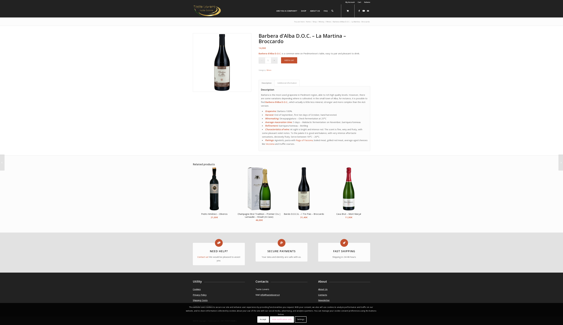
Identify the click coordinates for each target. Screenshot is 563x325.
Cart (359, 2)
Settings (300, 319)
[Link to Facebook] (359, 11)
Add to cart (289, 60)
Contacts (322, 294)
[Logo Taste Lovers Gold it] (207, 10)
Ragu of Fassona (304, 140)
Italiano (367, 2)
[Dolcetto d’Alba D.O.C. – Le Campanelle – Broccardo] (2, 162)
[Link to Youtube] (363, 11)
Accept (263, 319)
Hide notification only (282, 319)
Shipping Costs (200, 300)
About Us (323, 289)
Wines (269, 70)
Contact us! (202, 256)
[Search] (332, 10)
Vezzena (270, 143)
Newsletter (324, 300)
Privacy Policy (200, 294)
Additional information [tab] (287, 83)
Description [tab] (267, 83)
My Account (350, 2)
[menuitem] (350, 2)
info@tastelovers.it (270, 294)
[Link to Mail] (368, 11)
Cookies (197, 289)
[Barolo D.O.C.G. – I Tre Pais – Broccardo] (560, 162)
